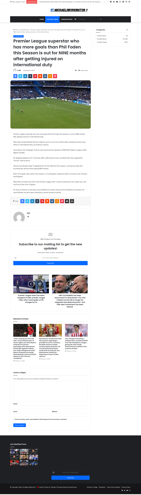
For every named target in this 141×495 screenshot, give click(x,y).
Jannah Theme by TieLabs (47, 487)
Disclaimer (102, 487)
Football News (52, 19)
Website (54, 411)
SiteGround (73, 487)
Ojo (18, 70)
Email (15, 411)
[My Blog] (70, 10)
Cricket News (101, 36)
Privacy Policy (126, 487)
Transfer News (66, 19)
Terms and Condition (113, 487)
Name (15, 404)
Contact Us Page (92, 487)
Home (42, 19)
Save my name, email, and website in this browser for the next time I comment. (41, 419)
